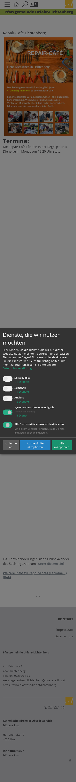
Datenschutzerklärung (17, 368)
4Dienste (21, 391)
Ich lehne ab (11, 445)
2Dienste (21, 382)
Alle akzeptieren (62, 445)
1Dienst (20, 415)
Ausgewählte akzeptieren (35, 445)
